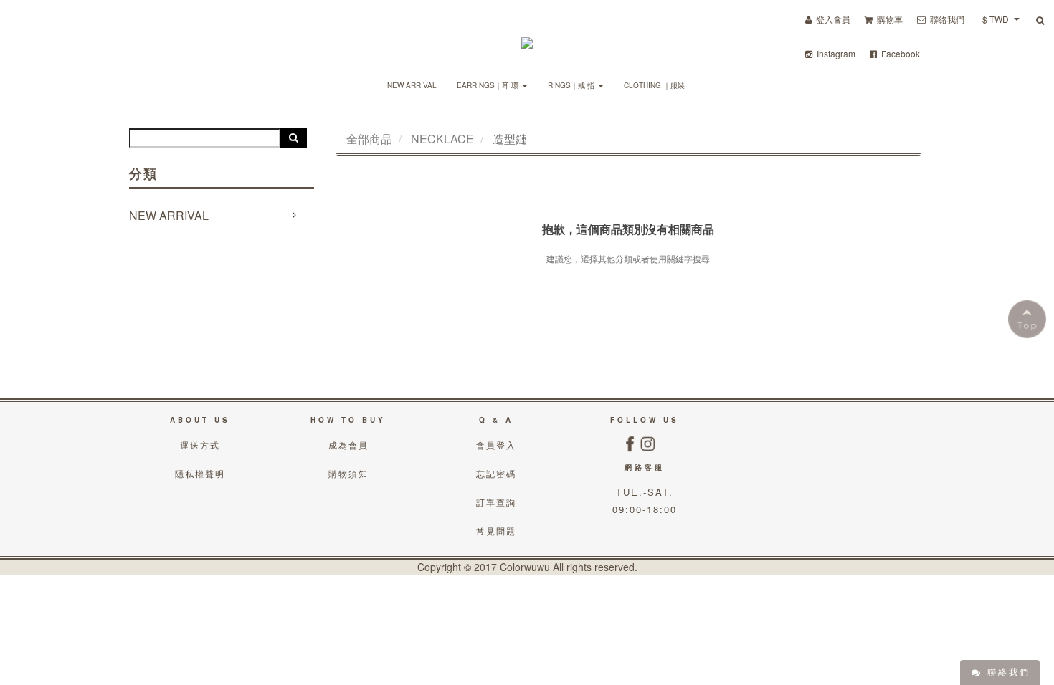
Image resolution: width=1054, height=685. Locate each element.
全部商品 (369, 138)
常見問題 (496, 530)
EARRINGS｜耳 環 (489, 85)
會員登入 (496, 445)
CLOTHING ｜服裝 (654, 85)
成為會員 (348, 445)
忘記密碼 (496, 473)
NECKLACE (442, 138)
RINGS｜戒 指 (572, 85)
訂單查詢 (496, 502)
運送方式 (200, 445)
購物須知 (348, 473)
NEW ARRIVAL (412, 85)
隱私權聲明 (200, 473)
